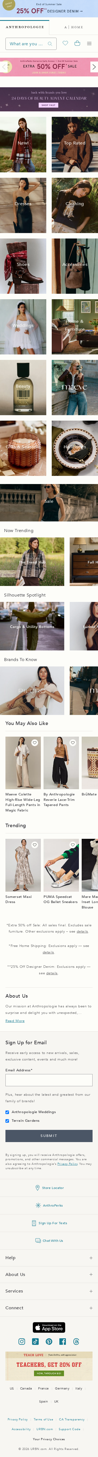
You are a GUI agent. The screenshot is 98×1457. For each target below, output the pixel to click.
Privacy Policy (67, 1164)
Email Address (18, 1070)
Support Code (69, 1429)
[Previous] (5, 67)
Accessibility (21, 1429)
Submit (49, 1136)
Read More (14, 1021)
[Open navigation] (89, 44)
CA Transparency (71, 1419)
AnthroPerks (53, 1205)
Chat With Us (53, 1241)
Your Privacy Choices (49, 1439)
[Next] (93, 67)
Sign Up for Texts (53, 1223)
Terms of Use (43, 1419)
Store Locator (53, 1188)
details (82, 931)
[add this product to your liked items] (35, 743)
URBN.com (44, 1429)
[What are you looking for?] (50, 44)
